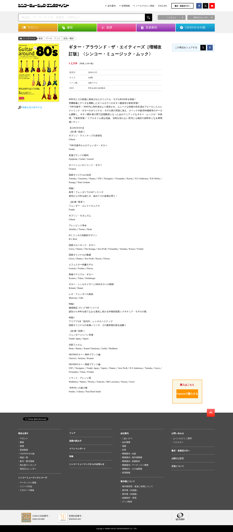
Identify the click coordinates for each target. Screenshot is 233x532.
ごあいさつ (127, 438)
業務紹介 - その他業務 (132, 469)
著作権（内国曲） (130, 494)
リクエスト (178, 442)
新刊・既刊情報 (27, 461)
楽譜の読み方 (75, 441)
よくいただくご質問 (182, 438)
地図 (124, 446)
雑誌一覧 (24, 457)
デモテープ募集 (27, 490)
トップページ (29, 38)
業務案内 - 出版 (129, 453)
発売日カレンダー (28, 469)
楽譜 (22, 446)
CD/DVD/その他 (27, 453)
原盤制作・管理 (129, 498)
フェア (72, 433)
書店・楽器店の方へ (182, 6)
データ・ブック (53, 38)
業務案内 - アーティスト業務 (135, 465)
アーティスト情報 (28, 482)
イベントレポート (77, 448)
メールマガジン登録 (145, 6)
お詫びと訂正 (178, 458)
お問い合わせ (178, 433)
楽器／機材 (68, 38)
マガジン (24, 438)
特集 (71, 456)
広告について (178, 466)
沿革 (124, 450)
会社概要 (126, 442)
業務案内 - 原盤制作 (131, 461)
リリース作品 (26, 486)
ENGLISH (162, 6)
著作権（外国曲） (130, 490)
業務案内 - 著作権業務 (132, 457)
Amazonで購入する (187, 393)
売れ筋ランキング (28, 465)
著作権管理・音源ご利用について (137, 486)
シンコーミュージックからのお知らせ (86, 464)
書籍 (41, 38)
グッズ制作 (127, 501)
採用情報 (126, 6)
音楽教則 (24, 450)
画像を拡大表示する (32, 107)
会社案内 (111, 6)
